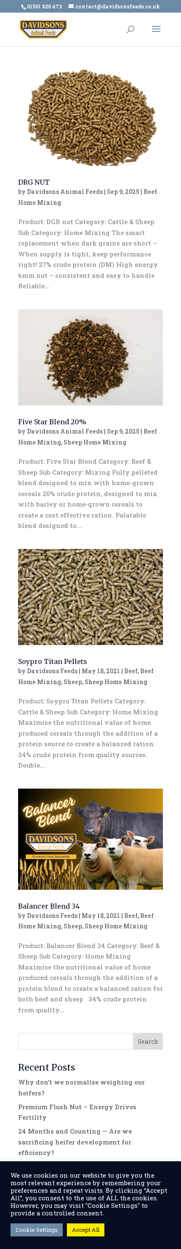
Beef (131, 671)
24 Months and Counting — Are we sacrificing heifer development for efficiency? (75, 1142)
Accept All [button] (85, 1229)
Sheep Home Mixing (95, 442)
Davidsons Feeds (52, 671)
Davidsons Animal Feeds (65, 192)
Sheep (73, 682)
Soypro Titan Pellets (52, 661)
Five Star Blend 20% (52, 422)
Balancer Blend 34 (49, 906)
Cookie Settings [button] (37, 1229)
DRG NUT (34, 182)
